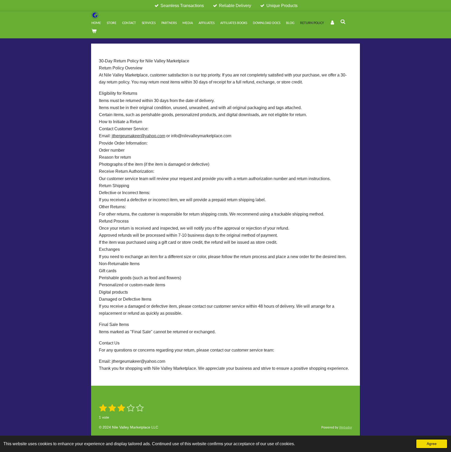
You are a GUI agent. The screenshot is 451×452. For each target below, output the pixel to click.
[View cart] (93, 31)
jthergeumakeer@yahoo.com (138, 136)
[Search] (343, 22)
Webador (345, 427)
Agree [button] (432, 444)
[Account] (332, 23)
